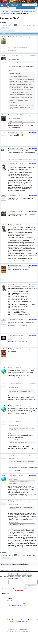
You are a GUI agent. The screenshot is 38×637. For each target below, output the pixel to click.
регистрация (12, 605)
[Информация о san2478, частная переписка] (4, 373)
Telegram (18, 621)
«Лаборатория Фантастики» (22, 631)
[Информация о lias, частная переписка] (4, 153)
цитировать (33, 37)
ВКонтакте (12, 621)
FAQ (21, 619)
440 (19, 25)
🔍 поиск (5, 28)
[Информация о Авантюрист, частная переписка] (4, 137)
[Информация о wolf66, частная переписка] (4, 60)
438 (12, 25)
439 (16, 25)
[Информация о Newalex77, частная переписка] (4, 339)
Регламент (16, 619)
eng (6, 619)
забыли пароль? (21, 605)
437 (9, 25)
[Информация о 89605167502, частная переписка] (4, 215)
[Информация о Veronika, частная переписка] (4, 44)
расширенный (31, 7)
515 (34, 25)
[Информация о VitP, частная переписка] (4, 170)
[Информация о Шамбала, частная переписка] (4, 120)
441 (23, 25)
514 (30, 25)
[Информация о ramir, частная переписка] (4, 324)
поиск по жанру (21, 7)
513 (27, 25)
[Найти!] (35, 4)
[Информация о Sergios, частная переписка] (4, 200)
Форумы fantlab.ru (11, 11)
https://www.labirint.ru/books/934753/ (17, 325)
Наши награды (33, 619)
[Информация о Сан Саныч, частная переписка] (4, 272)
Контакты (25, 619)
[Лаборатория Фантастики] (8, 5)
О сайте (2, 619)
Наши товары (25, 621)
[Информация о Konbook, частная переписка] (4, 389)
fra (8, 619)
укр (11, 619)
